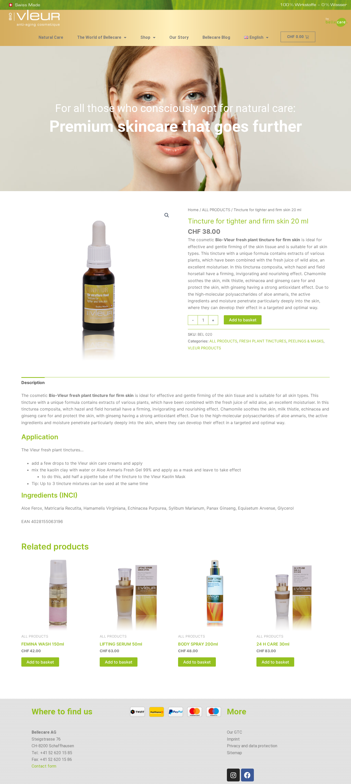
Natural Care (51, 37)
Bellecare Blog (216, 37)
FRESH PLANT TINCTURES (262, 341)
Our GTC (234, 732)
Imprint (233, 739)
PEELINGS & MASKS (306, 341)
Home (193, 210)
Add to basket (242, 319)
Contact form (44, 766)
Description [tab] (33, 382)
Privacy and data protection (252, 745)
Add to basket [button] (40, 662)
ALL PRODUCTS (216, 210)
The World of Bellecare (99, 37)
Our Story (179, 37)
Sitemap (234, 752)
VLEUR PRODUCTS (204, 348)
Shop (145, 37)
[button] (166, 215)
